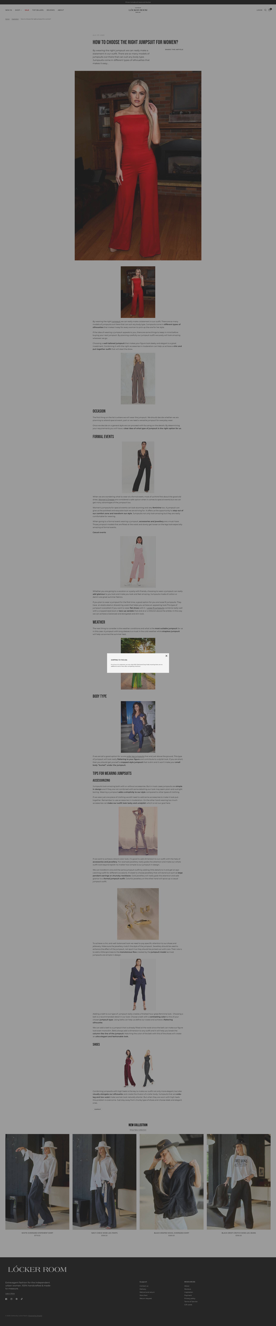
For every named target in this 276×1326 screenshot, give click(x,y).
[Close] (166, 655)
